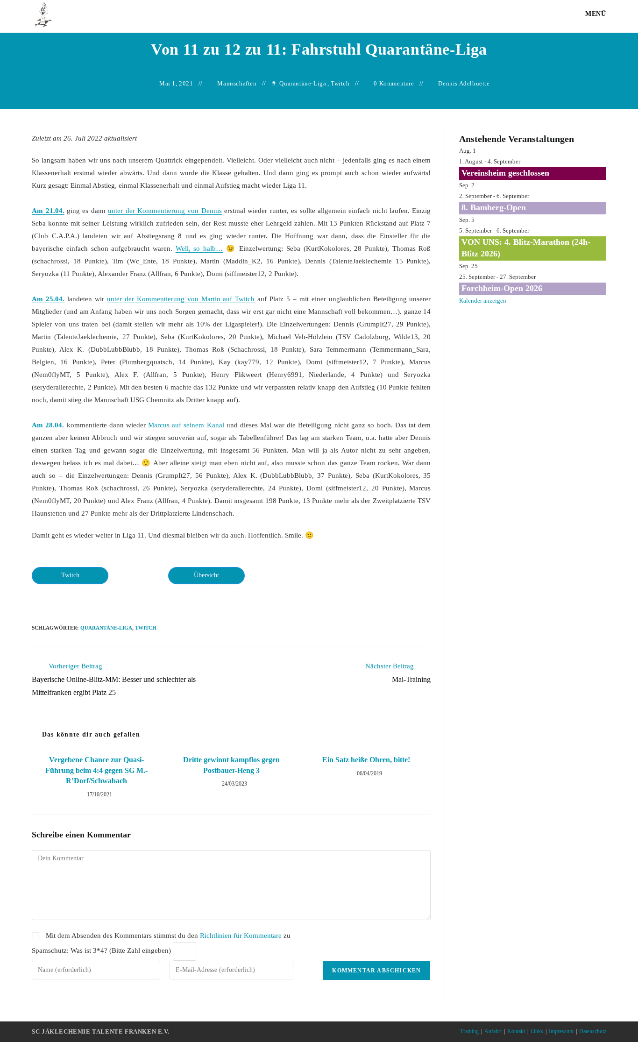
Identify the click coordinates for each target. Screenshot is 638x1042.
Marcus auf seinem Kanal (186, 425)
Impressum (561, 1031)
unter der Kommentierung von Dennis (165, 210)
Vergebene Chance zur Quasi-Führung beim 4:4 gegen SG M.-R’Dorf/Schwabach (96, 770)
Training (469, 1031)
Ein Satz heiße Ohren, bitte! (366, 760)
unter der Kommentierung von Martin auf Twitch (181, 299)
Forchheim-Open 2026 (501, 288)
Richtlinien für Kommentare (241, 935)
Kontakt (516, 1031)
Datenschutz (592, 1031)
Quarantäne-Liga (302, 83)
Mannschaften (236, 83)
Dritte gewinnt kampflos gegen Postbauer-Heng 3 (231, 765)
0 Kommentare (394, 83)
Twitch (340, 83)
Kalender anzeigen (482, 300)
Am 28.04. (48, 425)
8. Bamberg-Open (493, 207)
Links (537, 1031)
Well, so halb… (199, 248)
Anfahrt (493, 1031)
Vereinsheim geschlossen (505, 172)
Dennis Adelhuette (463, 83)
